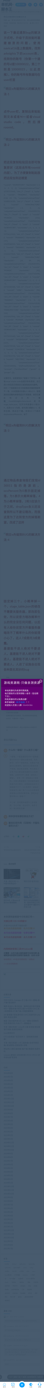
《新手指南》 (20, 702)
